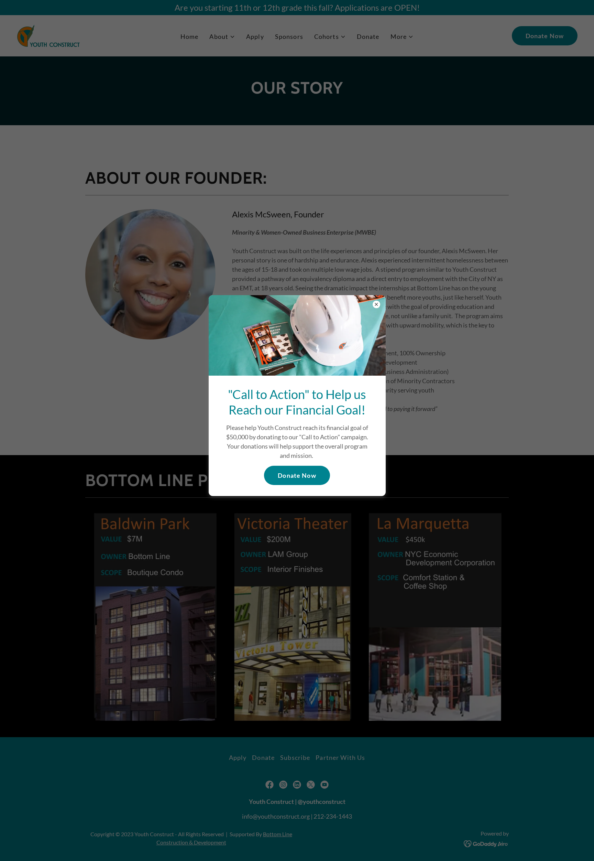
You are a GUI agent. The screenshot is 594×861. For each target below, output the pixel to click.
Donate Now (297, 475)
